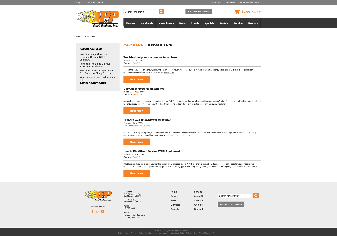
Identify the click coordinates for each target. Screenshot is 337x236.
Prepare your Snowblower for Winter (147, 120)
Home (78, 36)
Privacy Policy (198, 233)
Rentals (174, 209)
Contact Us (230, 2)
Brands (174, 196)
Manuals (175, 204)
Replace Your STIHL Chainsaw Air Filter (97, 79)
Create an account (94, 2)
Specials (198, 200)
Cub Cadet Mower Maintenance (143, 88)
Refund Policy (123, 233)
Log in (79, 2)
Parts (173, 200)
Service (198, 191)
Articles (198, 204)
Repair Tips (137, 63)
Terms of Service (212, 233)
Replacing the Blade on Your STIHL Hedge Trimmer (95, 65)
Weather (146, 125)
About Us (216, 2)
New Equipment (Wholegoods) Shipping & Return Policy (168, 233)
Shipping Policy (137, 233)
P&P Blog (133, 44)
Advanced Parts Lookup (199, 12)
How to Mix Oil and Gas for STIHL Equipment (151, 151)
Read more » (169, 72)
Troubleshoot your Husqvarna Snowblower (151, 57)
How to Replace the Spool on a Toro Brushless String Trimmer (97, 72)
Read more (136, 79)
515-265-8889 (252, 2)
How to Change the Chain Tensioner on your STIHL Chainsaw (93, 57)
